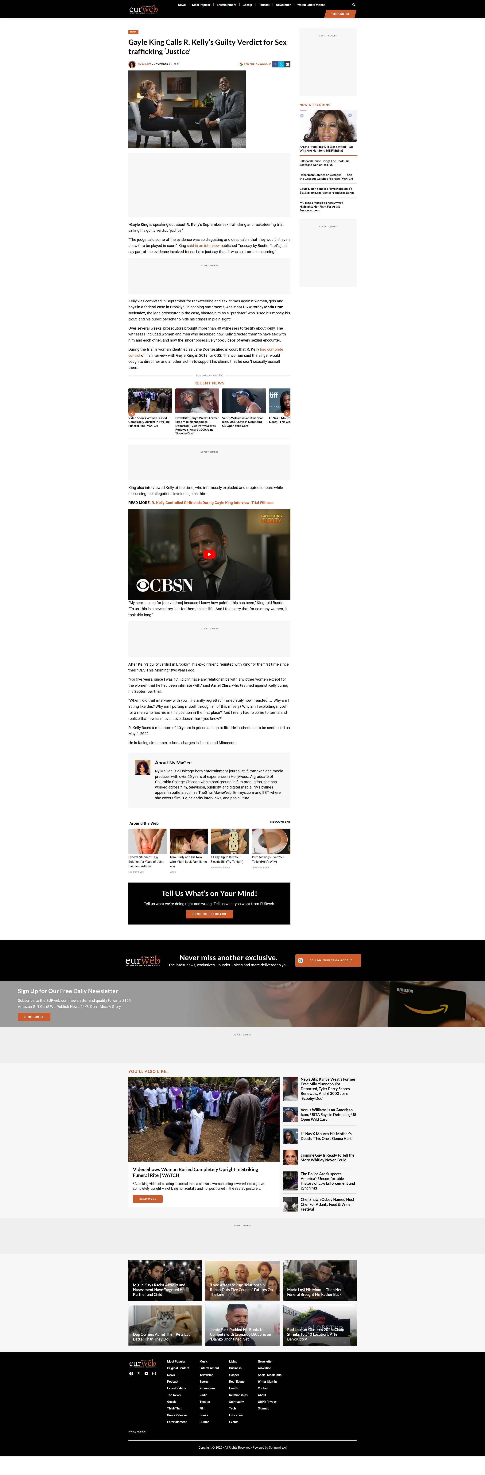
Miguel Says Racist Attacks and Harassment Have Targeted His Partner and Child (159, 1289)
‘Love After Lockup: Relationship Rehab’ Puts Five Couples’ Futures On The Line (241, 1289)
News (133, 32)
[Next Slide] (287, 413)
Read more (151, 1199)
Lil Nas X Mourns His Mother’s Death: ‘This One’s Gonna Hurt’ (327, 1135)
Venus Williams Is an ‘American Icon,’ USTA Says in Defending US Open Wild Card (242, 421)
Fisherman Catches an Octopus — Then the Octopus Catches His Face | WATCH (326, 176)
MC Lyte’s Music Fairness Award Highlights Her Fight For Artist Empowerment (321, 206)
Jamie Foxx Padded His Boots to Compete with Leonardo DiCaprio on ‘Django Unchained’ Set (240, 1334)
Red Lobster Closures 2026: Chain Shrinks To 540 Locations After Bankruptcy (315, 1334)
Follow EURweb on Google (331, 960)
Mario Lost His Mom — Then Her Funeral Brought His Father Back (314, 1291)
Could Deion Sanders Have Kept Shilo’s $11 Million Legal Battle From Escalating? (327, 190)
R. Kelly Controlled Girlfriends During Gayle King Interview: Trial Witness (213, 503)
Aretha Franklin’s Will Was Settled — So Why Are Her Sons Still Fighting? (326, 148)
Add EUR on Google (257, 64)
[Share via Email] (287, 64)
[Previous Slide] (131, 413)
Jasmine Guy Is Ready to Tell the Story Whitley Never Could (328, 1157)
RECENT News (209, 383)
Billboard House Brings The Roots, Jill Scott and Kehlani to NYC (324, 162)
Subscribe (34, 1017)
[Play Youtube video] (209, 554)
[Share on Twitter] (281, 64)
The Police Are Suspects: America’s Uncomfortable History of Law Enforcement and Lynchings (328, 1180)
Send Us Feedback (209, 914)
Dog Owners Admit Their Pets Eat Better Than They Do (161, 1336)
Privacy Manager (137, 1431)
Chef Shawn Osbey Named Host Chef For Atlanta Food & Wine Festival (327, 1204)
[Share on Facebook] (275, 64)
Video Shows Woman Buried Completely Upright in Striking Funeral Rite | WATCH (148, 421)
